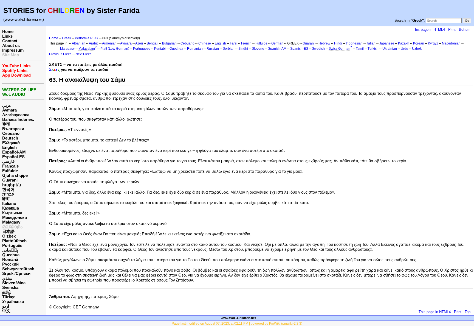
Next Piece (83, 54)
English (9, 147)
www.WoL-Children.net (238, 318)
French (246, 43)
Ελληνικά (11, 142)
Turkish (373, 49)
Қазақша (10, 208)
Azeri (139, 43)
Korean (418, 43)
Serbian (229, 49)
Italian (371, 43)
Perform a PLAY (86, 38)
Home (7, 31)
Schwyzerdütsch (18, 268)
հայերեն (11, 184)
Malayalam (86, 49)
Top (467, 312)
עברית (8, 194)
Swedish (318, 49)
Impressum (13, 50)
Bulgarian (169, 43)
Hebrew (324, 43)
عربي (7, 105)
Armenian (109, 43)
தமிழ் (6, 292)
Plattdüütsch (14, 240)
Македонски (14, 217)
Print (452, 29)
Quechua (10, 254)
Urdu (404, 49)
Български (13, 128)
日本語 (8, 231)
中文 (6, 310)
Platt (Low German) (114, 49)
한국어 (8, 189)
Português (12, 245)
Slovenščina (14, 282)
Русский (10, 264)
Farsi (233, 43)
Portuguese (141, 49)
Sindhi (243, 49)
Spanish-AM (277, 49)
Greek (66, 38)
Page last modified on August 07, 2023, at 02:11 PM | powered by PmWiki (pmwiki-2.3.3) (237, 323)
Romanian (195, 49)
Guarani (10, 180)
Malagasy (11, 222)
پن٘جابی (10, 250)
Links (7, 36)
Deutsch (10, 138)
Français (10, 166)
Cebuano (10, 133)
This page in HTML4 (429, 29)
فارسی (8, 161)
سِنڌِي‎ (7, 278)
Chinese (204, 43)
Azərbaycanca (15, 114)
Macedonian (451, 43)
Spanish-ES (299, 49)
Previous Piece (60, 54)
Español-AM (14, 152)
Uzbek (417, 49)
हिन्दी (5, 198)
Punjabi (160, 49)
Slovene (258, 49)
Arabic (93, 43)
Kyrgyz (433, 43)
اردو (5, 306)
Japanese (386, 43)
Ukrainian (389, 49)
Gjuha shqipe (15, 175)
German (277, 43)
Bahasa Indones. (18, 119)
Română (10, 259)
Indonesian (354, 43)
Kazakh (403, 43)
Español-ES (13, 156)
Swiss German (339, 49)
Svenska (10, 287)
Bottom (464, 29)
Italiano (9, 203)
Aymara (9, 110)
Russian (213, 49)
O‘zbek (9, 236)
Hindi (338, 43)
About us (11, 45)
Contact (9, 40)
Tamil (360, 49)
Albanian (78, 43)
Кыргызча (12, 212)
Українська (13, 301)
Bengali (152, 43)
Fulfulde (10, 170)
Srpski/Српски (16, 273)
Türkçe (8, 296)
